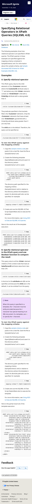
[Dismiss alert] (29, 2)
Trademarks (4, 501)
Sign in (28, 19)
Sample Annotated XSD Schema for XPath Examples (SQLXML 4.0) (14, 68)
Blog (25, 494)
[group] (16, 107)
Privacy (12, 496)
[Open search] (24, 19)
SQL (7, 23)
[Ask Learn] (26, 23)
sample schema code (18, 149)
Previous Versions (16, 494)
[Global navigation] (2, 19)
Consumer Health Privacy (8, 499)
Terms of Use (24, 499)
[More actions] (29, 23)
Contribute (4, 496)
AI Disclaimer (5, 494)
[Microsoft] (16, 19)
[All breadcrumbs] (3, 23)
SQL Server (14, 23)
